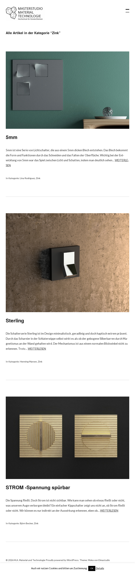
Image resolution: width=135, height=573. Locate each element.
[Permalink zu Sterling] (67, 311)
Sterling (15, 320)
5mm (11, 136)
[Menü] (126, 9)
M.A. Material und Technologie (25, 13)
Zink (38, 178)
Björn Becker (26, 523)
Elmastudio (104, 560)
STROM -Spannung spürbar (38, 487)
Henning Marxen (28, 361)
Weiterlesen (37, 348)
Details (100, 568)
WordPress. (73, 560)
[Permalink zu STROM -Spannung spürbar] (67, 478)
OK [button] (91, 568)
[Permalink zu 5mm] (67, 127)
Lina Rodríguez (27, 178)
